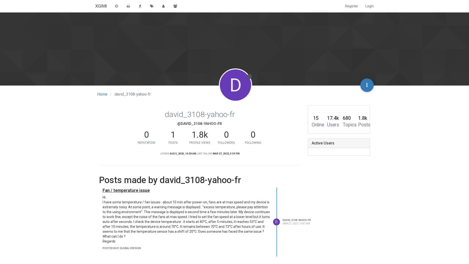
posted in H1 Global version (122, 248)
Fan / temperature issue (126, 190)
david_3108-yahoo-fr (297, 220)
